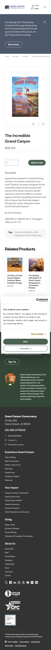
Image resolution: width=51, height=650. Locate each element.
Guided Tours (10, 472)
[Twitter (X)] (6, 582)
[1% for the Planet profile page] (25, 593)
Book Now (13, 44)
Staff (7, 552)
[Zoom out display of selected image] (38, 124)
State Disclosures (20, 645)
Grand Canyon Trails (12, 496)
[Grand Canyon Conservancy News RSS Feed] (36, 582)
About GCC (9, 548)
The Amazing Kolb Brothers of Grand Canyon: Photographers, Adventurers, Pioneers (35, 281)
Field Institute (10, 556)
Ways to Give (10, 524)
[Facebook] (10, 582)
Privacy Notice (24, 642)
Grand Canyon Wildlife (13, 500)
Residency (9, 560)
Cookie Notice (35, 642)
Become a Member (12, 528)
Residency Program (12, 476)
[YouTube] (27, 582)
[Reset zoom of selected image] (43, 124)
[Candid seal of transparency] (25, 620)
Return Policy (9, 645)
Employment (9, 564)
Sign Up (12, 361)
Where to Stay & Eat (12, 464)
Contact (8, 575)
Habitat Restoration (12, 504)
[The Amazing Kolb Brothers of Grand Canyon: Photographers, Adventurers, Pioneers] (36, 264)
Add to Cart (37, 162)
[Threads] (23, 582)
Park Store (9, 468)
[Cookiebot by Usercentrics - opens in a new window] (36, 300)
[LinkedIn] (15, 582)
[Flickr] (32, 582)
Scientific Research (12, 508)
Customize (24, 348)
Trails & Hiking (10, 457)
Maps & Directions (12, 461)
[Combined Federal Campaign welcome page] (25, 605)
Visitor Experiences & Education (17, 512)
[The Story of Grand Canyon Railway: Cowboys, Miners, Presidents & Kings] (14, 264)
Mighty (15, 642)
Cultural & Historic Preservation (17, 493)
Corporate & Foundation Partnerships (19, 536)
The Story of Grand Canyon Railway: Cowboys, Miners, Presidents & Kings (14, 279)
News (7, 567)
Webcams (9, 480)
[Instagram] (19, 582)
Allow (25, 341)
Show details (37, 334)
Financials (9, 571)
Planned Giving (10, 532)
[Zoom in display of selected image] (33, 124)
